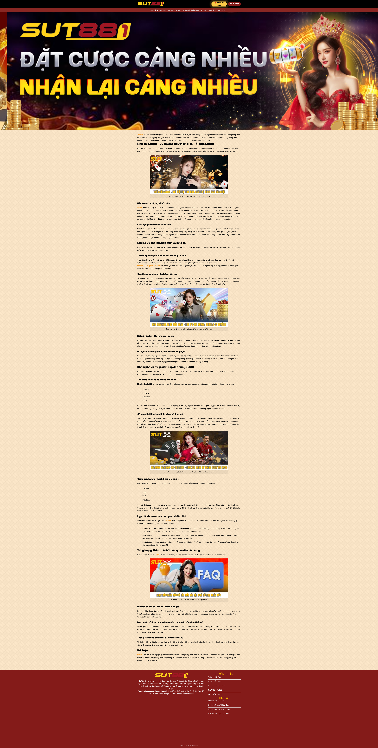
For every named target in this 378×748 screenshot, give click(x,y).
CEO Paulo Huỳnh (166, 10)
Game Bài (186, 10)
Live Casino (212, 10)
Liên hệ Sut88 (223, 10)
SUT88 (142, 681)
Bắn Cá (203, 10)
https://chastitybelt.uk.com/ (156, 691)
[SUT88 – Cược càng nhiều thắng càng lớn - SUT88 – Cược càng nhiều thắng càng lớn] (150, 4)
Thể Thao (177, 10)
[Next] (368, 71)
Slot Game (195, 10)
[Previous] (10, 71)
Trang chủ (154, 10)
